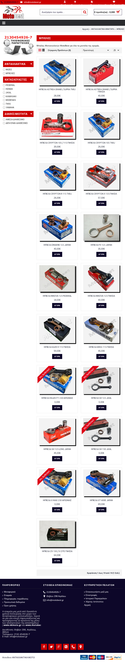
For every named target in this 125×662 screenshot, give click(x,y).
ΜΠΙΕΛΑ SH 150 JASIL (101, 449)
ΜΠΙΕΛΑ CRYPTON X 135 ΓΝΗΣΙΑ (101, 194)
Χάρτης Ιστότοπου (95, 601)
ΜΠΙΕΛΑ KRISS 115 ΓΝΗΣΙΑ (101, 347)
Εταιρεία (8, 595)
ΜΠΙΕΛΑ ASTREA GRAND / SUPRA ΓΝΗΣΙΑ (101, 90)
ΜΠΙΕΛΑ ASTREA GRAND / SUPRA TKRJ (57, 89)
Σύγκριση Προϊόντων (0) (59, 50)
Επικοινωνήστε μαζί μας (97, 592)
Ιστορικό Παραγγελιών (96, 598)
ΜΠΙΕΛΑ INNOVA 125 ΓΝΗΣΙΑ (101, 296)
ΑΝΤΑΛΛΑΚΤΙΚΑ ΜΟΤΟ (23, 657)
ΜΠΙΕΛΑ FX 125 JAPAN (101, 245)
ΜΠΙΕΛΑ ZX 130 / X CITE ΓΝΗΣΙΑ (57, 551)
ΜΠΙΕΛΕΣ (120, 29)
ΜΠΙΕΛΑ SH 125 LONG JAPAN (57, 449)
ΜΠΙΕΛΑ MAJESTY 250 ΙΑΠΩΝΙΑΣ (57, 398)
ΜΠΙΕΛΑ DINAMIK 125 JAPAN (57, 245)
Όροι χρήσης (10, 605)
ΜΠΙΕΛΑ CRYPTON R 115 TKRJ (57, 194)
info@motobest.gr (55, 600)
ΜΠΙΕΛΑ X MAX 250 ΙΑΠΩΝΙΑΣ (57, 500)
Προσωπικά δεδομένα (14, 602)
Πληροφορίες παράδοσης (16, 599)
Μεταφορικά (9, 592)
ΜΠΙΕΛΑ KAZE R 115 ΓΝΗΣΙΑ (57, 347)
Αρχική (85, 29)
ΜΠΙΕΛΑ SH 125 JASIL (101, 398)
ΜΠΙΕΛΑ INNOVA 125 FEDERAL (57, 296)
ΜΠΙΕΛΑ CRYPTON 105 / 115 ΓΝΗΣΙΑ (57, 143)
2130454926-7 (53, 592)
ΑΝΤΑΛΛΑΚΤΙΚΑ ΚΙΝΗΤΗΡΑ (102, 29)
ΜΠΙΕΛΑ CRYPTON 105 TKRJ (101, 143)
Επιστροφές (91, 595)
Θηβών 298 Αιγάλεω (56, 596)
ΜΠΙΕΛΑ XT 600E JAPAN (101, 500)
